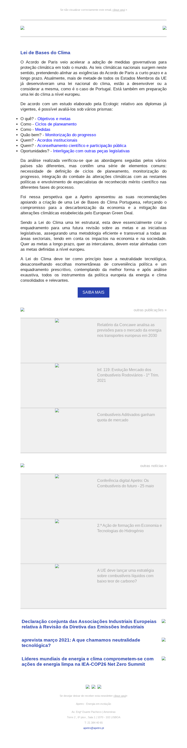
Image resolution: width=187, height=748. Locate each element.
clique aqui (118, 9)
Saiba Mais (93, 292)
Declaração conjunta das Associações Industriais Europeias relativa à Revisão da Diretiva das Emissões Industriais (89, 624)
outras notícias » (153, 466)
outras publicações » (150, 310)
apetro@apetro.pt (93, 728)
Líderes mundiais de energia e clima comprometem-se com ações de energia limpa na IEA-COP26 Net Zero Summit (88, 661)
